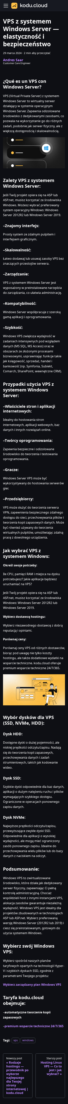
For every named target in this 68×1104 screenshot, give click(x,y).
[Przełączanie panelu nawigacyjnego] (6, 6)
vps (15, 1040)
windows (28, 1040)
